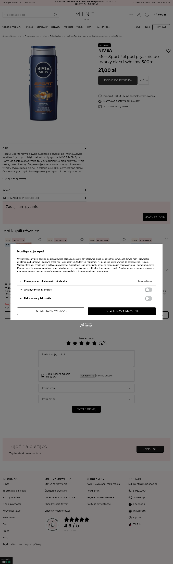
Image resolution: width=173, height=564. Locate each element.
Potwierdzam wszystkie (122, 311)
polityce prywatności (58, 265)
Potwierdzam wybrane (50, 311)
